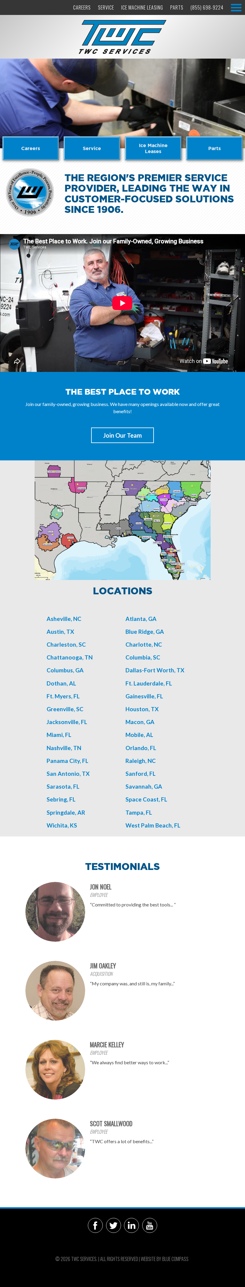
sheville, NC (66, 618)
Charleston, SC (66, 644)
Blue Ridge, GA (144, 631)
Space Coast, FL (146, 799)
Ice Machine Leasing (142, 7)
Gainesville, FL (144, 696)
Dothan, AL (61, 683)
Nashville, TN (64, 747)
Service (106, 7)
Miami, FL (59, 734)
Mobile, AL (139, 734)
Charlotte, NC (143, 644)
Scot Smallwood (111, 1123)
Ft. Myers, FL (63, 696)
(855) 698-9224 (207, 7)
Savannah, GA (143, 786)
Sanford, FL (140, 773)
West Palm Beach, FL (152, 825)
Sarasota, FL (63, 786)
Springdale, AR (66, 812)
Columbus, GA (65, 670)
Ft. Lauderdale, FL (148, 683)
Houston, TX (142, 709)
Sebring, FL (61, 799)
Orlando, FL (140, 747)
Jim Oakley (103, 965)
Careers (82, 7)
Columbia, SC (142, 657)
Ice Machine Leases (153, 148)
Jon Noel (100, 886)
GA (150, 721)
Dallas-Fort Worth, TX (154, 670)
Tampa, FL (138, 812)
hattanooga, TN (71, 657)
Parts (176, 7)
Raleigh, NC (140, 760)
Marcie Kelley (107, 1044)
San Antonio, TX (68, 773)
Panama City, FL (67, 760)
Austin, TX (60, 631)
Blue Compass (175, 1258)
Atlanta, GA (141, 618)
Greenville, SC (65, 709)
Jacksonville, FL (67, 721)
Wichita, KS (62, 825)
